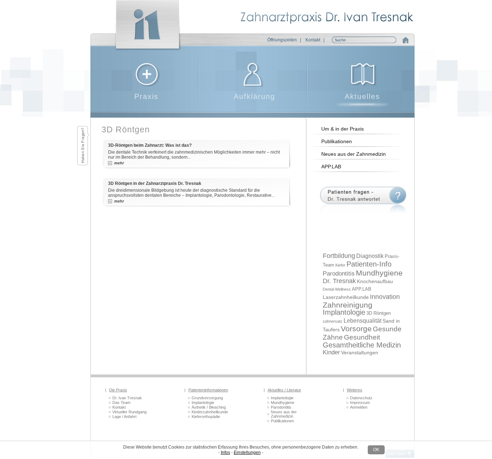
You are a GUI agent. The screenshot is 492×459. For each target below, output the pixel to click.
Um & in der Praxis (342, 129)
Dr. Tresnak (339, 281)
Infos (225, 452)
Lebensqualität (362, 321)
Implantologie (344, 312)
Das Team (121, 402)
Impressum (360, 402)
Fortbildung (339, 255)
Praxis (146, 96)
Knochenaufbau (375, 281)
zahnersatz (333, 321)
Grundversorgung (207, 398)
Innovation (385, 296)
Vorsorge (356, 328)
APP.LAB (331, 166)
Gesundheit (362, 337)
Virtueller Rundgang (129, 412)
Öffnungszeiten (282, 39)
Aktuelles (362, 96)
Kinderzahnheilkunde (210, 412)
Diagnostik (370, 256)
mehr (119, 163)
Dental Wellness (337, 289)
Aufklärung (254, 96)
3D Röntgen (378, 313)
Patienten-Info (369, 264)
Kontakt (312, 39)
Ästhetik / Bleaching (209, 407)
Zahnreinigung (347, 305)
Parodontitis (339, 273)
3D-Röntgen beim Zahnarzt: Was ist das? (150, 145)
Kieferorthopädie (206, 416)
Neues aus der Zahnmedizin (353, 154)
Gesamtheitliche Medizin (362, 345)
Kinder (331, 352)
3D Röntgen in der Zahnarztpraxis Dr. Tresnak (154, 183)
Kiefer (340, 265)
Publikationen (336, 141)
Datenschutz (361, 398)
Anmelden (358, 407)
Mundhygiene (379, 273)
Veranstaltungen (359, 352)
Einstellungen (247, 452)
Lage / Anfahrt (124, 416)
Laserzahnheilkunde (346, 297)
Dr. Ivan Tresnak (127, 398)
